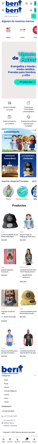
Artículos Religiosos (10, 391)
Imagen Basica (23, 267)
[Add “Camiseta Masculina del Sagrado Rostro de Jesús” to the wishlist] (32, 344)
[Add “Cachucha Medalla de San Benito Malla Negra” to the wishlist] (14, 228)
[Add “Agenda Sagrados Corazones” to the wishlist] (14, 263)
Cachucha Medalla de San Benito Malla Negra (9, 236)
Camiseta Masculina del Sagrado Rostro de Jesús (28, 352)
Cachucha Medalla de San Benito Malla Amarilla (28, 312)
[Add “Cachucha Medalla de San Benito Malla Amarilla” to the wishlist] (32, 304)
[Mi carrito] (35, 10)
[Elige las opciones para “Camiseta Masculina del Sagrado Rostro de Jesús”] (24, 344)
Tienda (6, 402)
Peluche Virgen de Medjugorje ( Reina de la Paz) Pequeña (27, 236)
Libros (6, 398)
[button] (5, 228)
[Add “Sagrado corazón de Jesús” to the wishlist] (14, 304)
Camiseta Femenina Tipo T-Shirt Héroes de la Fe (28, 271)
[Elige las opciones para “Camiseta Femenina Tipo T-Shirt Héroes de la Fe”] (24, 263)
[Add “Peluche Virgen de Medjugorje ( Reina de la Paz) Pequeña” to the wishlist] (32, 228)
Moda (2, 232)
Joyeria (6, 394)
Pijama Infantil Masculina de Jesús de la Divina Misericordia (9, 353)
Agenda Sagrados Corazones (7, 271)
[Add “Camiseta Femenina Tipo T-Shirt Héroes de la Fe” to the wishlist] (32, 263)
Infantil (22, 232)
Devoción (22, 348)
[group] (28, 221)
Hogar (3, 267)
